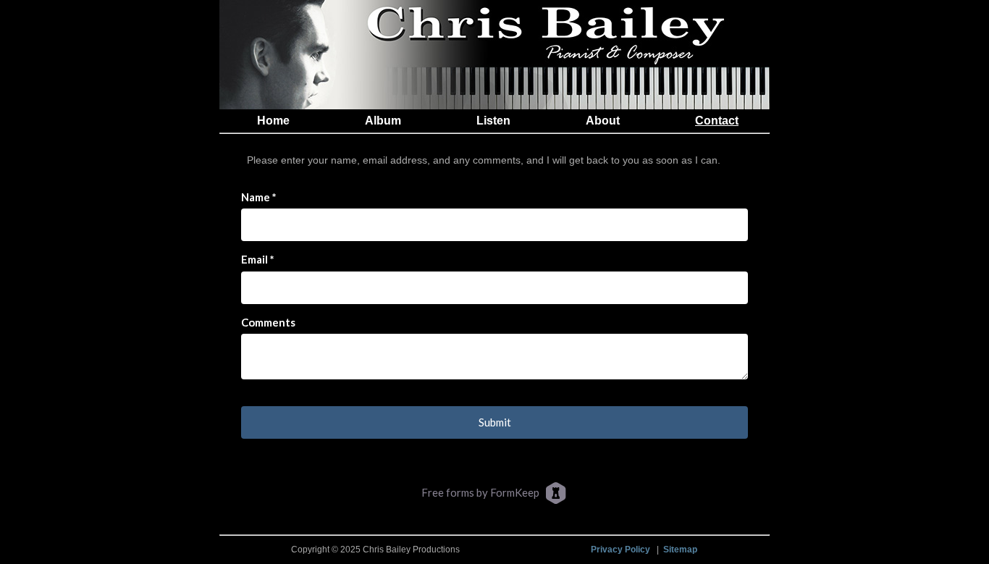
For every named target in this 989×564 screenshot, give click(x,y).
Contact (716, 120)
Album (383, 120)
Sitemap (680, 549)
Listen (493, 120)
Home (273, 120)
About (603, 120)
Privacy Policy (620, 549)
